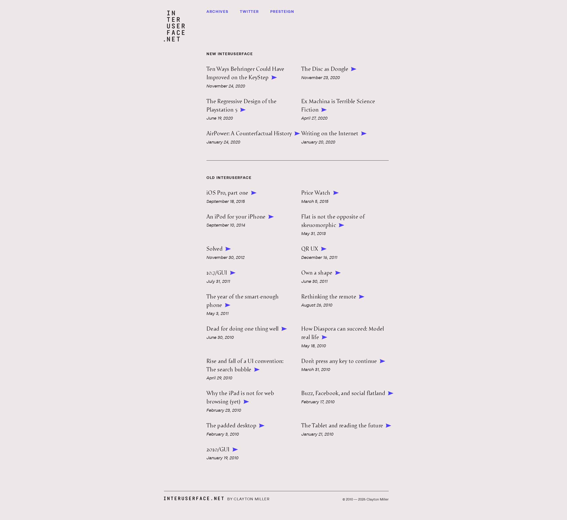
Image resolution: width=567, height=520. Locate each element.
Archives (217, 12)
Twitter (249, 12)
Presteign (282, 12)
